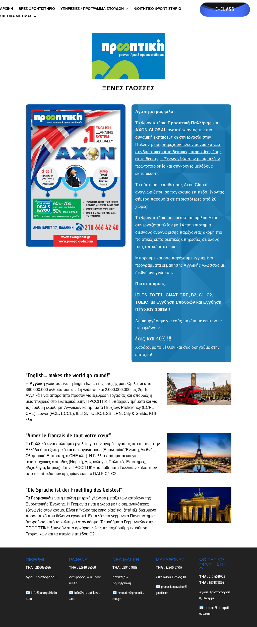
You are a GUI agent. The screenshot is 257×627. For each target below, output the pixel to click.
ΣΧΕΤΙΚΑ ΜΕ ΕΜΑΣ (16, 16)
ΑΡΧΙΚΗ (6, 9)
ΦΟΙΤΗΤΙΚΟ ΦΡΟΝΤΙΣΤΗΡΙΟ (157, 9)
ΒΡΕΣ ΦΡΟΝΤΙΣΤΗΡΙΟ (37, 9)
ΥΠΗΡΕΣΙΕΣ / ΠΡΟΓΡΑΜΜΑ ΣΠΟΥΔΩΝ (92, 9)
